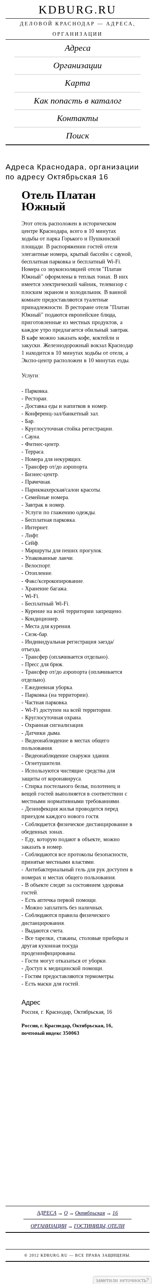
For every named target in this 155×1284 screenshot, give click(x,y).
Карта (77, 83)
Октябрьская (90, 1213)
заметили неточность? (122, 1280)
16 (115, 1213)
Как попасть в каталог (78, 101)
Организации (77, 65)
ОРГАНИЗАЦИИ (48, 1226)
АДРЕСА (46, 1213)
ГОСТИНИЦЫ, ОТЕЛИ (99, 1226)
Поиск (77, 135)
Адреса (78, 48)
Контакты (77, 118)
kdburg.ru (77, 9)
